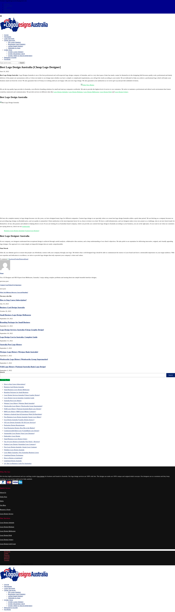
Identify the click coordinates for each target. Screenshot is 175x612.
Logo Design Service (6, 514)
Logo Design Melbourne (91, 92)
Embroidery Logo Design (12, 436)
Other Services (9, 40)
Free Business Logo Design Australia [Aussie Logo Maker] (22, 417)
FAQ (5, 7)
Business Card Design (16, 44)
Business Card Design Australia (12, 307)
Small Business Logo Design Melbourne (15, 315)
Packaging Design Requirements (14, 425)
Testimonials (8, 6)
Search (2, 372)
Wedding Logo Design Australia (14, 450)
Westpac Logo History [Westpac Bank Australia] (19, 352)
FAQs (2, 501)
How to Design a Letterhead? (13, 458)
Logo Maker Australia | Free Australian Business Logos (21, 452)
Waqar (2, 273)
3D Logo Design (14, 42)
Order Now (8, 50)
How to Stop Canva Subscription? (13, 300)
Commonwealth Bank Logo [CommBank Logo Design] (21, 430)
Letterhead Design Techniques (13, 455)
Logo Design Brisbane (76, 92)
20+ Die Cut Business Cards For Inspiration (17, 463)
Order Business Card (16, 54)
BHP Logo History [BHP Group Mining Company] (20, 411)
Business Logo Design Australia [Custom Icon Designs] (21, 231)
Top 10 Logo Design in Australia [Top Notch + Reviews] (22, 441)
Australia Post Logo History (11, 345)
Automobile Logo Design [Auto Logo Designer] (19, 433)
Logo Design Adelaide (61, 92)
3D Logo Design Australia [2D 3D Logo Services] (20, 422)
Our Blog (7, 4)
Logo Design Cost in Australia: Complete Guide (18, 337)
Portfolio (7, 59)
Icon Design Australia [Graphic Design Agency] (19, 420)
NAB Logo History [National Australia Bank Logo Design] (23, 367)
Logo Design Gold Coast (8, 544)
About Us (7, 9)
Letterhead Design (15, 46)
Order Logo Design (15, 52)
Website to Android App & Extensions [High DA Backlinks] (23, 414)
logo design (40, 476)
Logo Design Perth (106, 92)
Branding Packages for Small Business (15, 322)
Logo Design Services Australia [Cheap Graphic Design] (22, 330)
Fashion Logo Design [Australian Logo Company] (20, 444)
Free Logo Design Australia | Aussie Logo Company (20, 447)
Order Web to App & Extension (20, 56)
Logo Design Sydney (121, 92)
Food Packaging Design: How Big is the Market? (19, 428)
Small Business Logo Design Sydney (15, 439)
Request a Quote (10, 57)
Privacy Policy (8, 11)
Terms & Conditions (10, 12)
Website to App (14, 48)
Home (6, 35)
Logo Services (9, 38)
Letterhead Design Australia (13, 461)
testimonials (26, 226)
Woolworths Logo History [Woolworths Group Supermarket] (24, 359)
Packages (7, 37)
